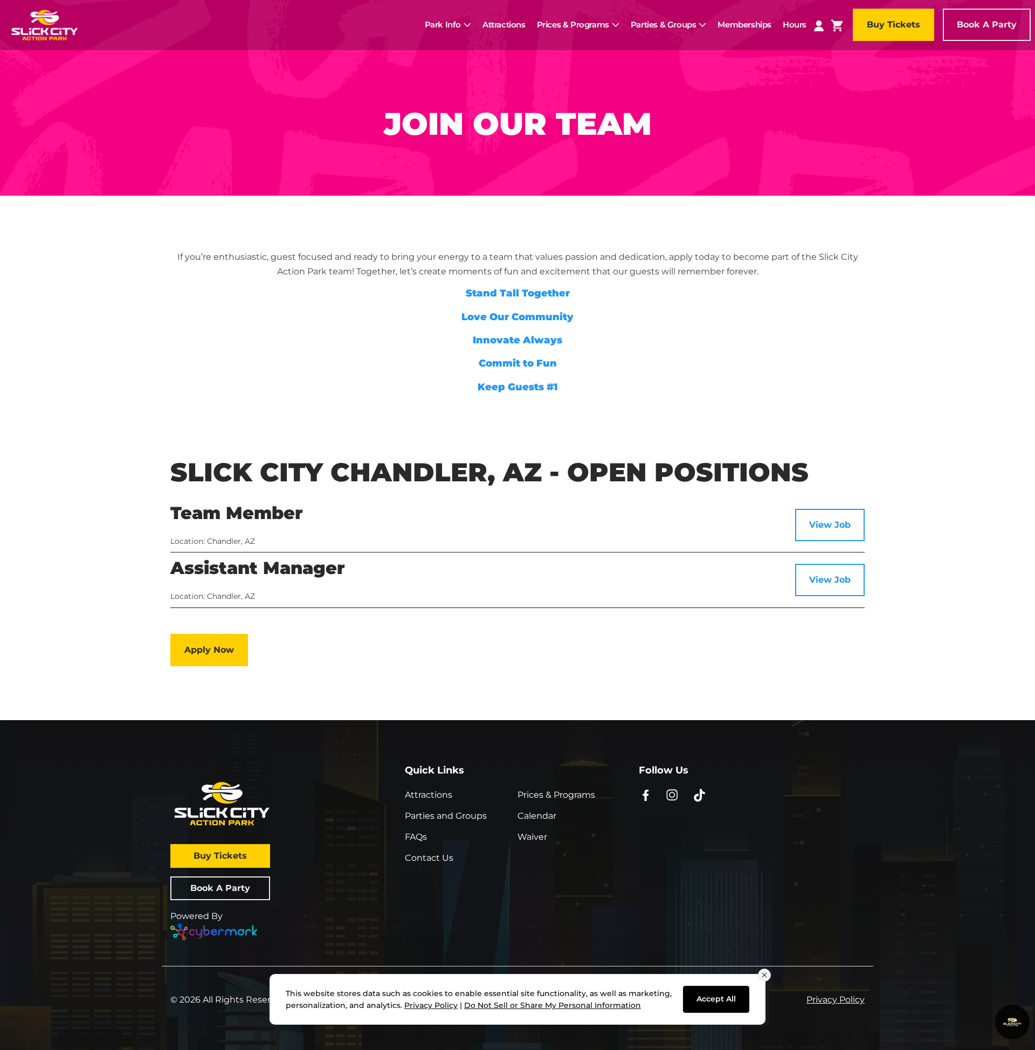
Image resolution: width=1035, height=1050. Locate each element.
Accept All (716, 999)
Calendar (537, 816)
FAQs (416, 837)
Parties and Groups (446, 816)
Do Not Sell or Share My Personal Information (552, 1005)
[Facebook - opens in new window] (645, 795)
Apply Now (209, 650)
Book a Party (987, 24)
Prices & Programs (556, 795)
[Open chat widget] (1012, 1022)
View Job (830, 525)
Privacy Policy (835, 999)
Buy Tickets (893, 24)
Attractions (428, 795)
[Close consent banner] (764, 975)
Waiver (532, 837)
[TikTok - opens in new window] (699, 795)
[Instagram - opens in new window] (672, 795)
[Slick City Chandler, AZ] (45, 24)
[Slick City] (283, 803)
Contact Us (429, 858)
